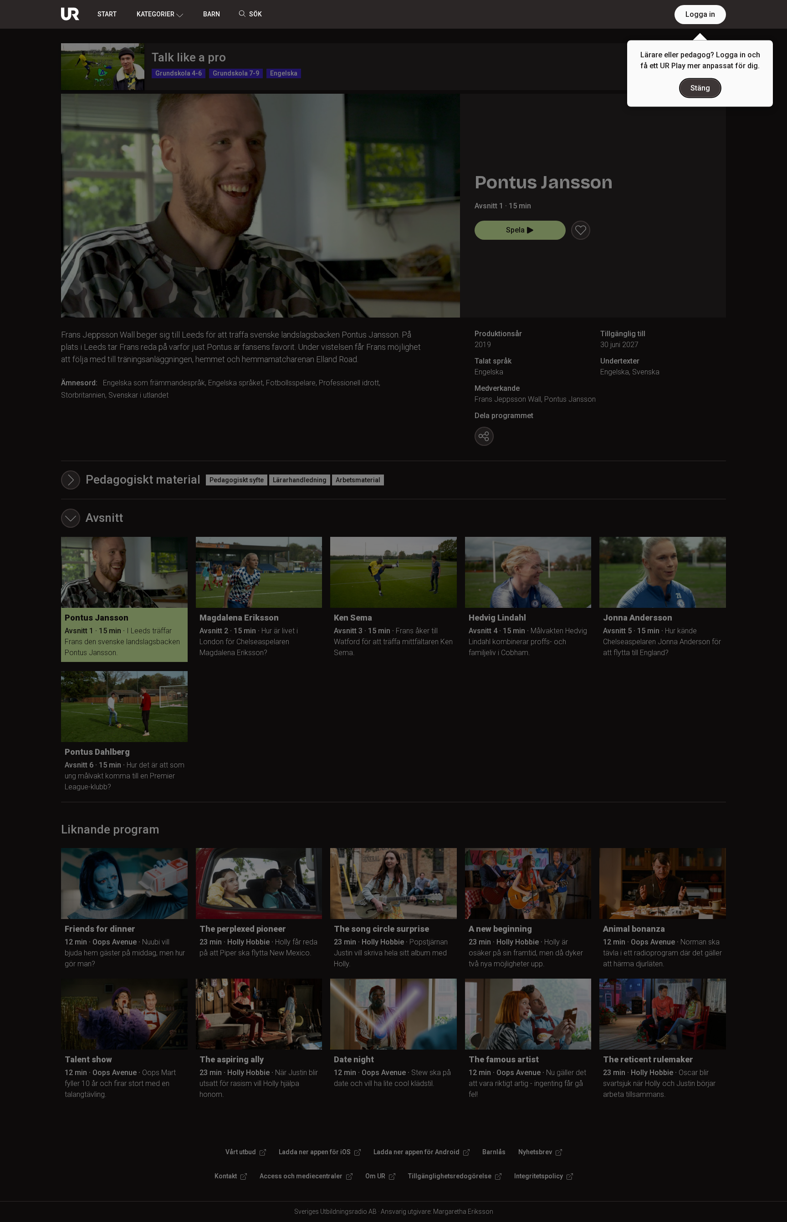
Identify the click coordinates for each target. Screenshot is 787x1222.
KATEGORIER (155, 14)
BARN (211, 14)
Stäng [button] (700, 88)
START (107, 14)
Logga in (700, 14)
